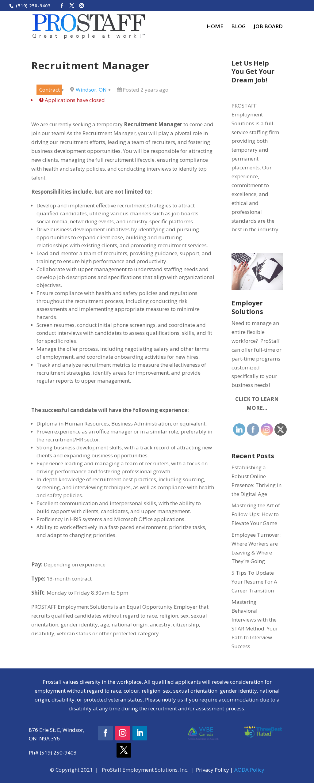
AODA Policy (249, 769)
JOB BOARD (268, 27)
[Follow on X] (124, 750)
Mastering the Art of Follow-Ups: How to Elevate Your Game (256, 514)
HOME (215, 27)
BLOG (238, 27)
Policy (221, 769)
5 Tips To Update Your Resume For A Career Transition (254, 581)
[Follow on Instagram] (122, 733)
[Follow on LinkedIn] (139, 733)
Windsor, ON (91, 89)
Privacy (204, 769)
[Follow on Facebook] (105, 733)
